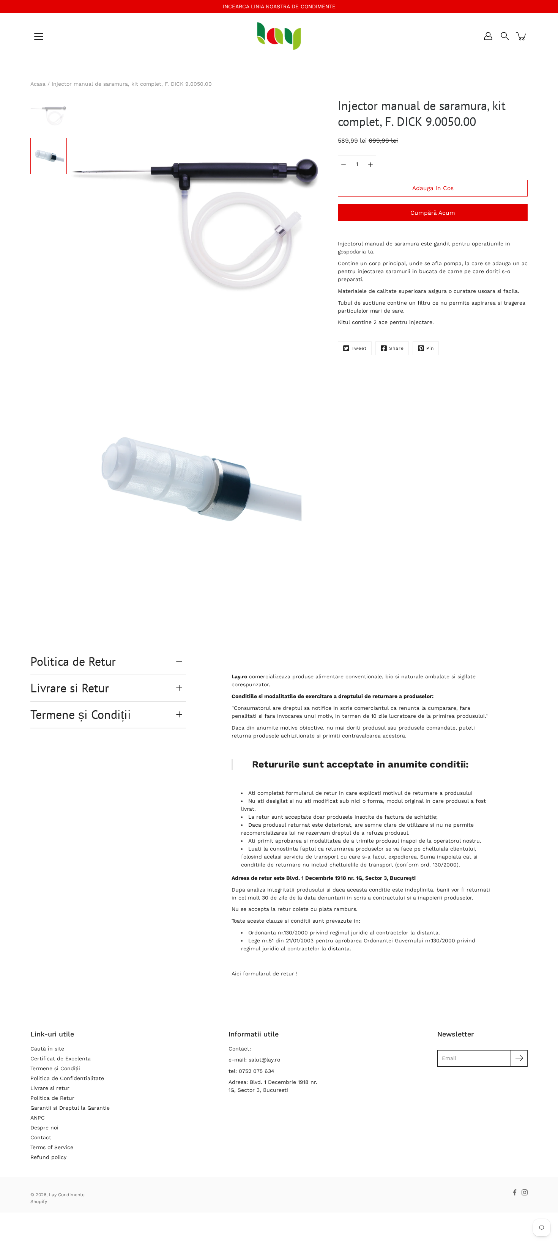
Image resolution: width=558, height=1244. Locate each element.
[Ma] (370, 164)
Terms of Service (51, 1147)
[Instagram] (525, 1192)
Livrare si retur (49, 1088)
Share (396, 348)
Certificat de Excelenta (60, 1058)
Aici (236, 973)
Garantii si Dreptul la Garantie (70, 1108)
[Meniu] (38, 36)
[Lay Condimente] (279, 36)
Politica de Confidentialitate (67, 1078)
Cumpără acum (432, 212)
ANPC (37, 1118)
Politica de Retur (73, 661)
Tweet (359, 348)
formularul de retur (311, 793)
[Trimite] (519, 1058)
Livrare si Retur (69, 688)
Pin (430, 348)
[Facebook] (515, 1192)
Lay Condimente (67, 1194)
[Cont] (488, 36)
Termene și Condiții (80, 714)
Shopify (38, 1201)
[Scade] (343, 164)
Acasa (38, 84)
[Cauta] (505, 36)
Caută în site (47, 1049)
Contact (40, 1137)
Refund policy (48, 1157)
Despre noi (44, 1127)
